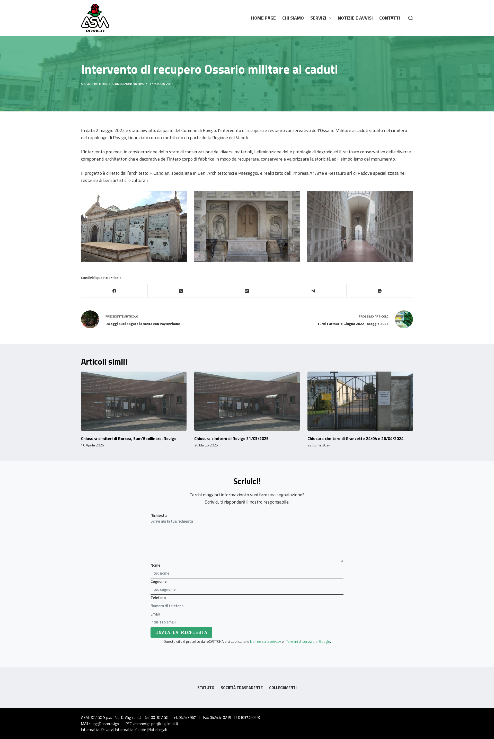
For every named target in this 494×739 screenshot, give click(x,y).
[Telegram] (313, 290)
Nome (155, 565)
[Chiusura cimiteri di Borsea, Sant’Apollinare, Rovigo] (134, 401)
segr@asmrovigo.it (106, 724)
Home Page (263, 17)
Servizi (318, 17)
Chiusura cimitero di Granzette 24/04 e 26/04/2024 (355, 438)
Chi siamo (293, 17)
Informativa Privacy (97, 730)
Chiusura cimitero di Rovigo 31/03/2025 (231, 438)
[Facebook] (114, 290)
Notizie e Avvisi (355, 17)
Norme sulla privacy (265, 641)
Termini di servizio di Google (308, 641)
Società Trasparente (242, 687)
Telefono (158, 598)
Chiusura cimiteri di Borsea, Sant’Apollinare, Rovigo (129, 438)
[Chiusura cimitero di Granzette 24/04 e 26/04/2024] (360, 401)
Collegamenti (283, 687)
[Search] (410, 18)
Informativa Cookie (130, 730)
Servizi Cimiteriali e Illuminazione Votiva (112, 83)
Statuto (205, 687)
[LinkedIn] (247, 290)
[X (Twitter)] (181, 290)
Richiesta (159, 515)
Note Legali (157, 730)
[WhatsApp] (380, 290)
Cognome (158, 581)
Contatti (389, 17)
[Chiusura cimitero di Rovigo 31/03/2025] (247, 401)
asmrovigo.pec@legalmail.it (156, 724)
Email (155, 614)
